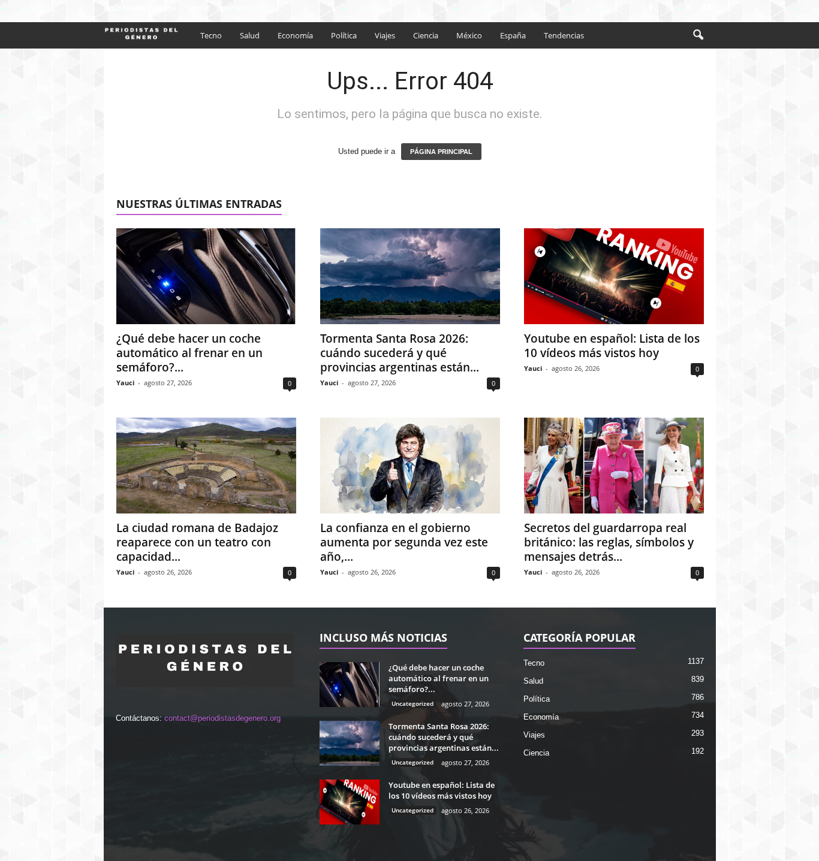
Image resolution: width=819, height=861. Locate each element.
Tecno (211, 35)
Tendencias (564, 35)
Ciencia (425, 35)
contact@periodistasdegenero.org (222, 718)
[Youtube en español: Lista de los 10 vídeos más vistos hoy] (614, 276)
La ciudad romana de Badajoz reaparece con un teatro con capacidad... (197, 542)
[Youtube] (707, 8)
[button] (698, 35)
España (513, 35)
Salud (250, 35)
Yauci (125, 382)
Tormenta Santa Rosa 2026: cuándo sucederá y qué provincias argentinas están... (399, 353)
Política (344, 35)
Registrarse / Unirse (140, 8)
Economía (295, 35)
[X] (688, 8)
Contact (232, 8)
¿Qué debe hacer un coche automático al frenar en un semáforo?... (189, 353)
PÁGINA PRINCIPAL (441, 151)
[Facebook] (651, 8)
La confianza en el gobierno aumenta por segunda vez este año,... (404, 542)
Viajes (385, 35)
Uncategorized (412, 703)
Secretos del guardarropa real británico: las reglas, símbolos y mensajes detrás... (609, 542)
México (469, 35)
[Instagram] (670, 8)
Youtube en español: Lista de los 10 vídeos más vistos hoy (612, 346)
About (198, 8)
